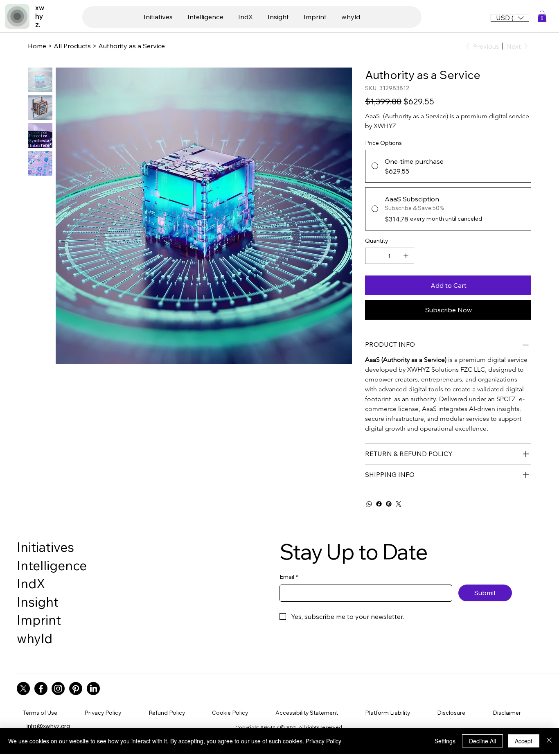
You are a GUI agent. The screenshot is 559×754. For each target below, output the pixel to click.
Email (289, 576)
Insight (38, 602)
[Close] (549, 740)
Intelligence (52, 565)
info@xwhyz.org (48, 726)
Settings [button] (445, 741)
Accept (523, 741)
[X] (23, 688)
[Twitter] (398, 504)
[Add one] (406, 256)
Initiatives (45, 547)
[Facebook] (379, 504)
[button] (542, 16)
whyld (34, 638)
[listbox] (510, 18)
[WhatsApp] (369, 504)
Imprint (39, 620)
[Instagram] (58, 688)
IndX (31, 583)
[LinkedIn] (93, 688)
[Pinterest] (389, 504)
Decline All (482, 741)
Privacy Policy (323, 741)
